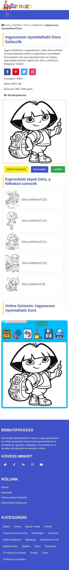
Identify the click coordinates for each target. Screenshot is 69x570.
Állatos (6, 526)
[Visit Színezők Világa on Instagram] (32, 465)
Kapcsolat (6, 492)
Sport (37, 546)
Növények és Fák (50, 539)
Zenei (45, 552)
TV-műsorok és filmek (14, 552)
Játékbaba (30, 539)
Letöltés (58, 169)
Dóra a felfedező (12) (34, 220)
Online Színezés (16, 169)
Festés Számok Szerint (15, 533)
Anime (17, 526)
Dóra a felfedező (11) (34, 241)
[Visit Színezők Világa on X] (5, 465)
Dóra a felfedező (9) (33, 284)
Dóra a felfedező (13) (34, 199)
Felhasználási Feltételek (14, 497)
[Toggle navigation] (7, 14)
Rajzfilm (17, 25)
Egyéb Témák (32, 526)
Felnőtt (48, 526)
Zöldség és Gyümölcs (14, 559)
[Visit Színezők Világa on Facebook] (14, 465)
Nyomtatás (39, 169)
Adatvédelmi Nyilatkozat (14, 502)
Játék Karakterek (12, 539)
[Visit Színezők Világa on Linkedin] (23, 465)
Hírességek (38, 533)
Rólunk (5, 487)
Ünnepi (34, 552)
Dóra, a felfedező (33, 25)
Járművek (53, 533)
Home (7, 25)
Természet (50, 546)
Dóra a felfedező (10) (34, 263)
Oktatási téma (10, 546)
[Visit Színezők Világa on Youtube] (41, 465)
